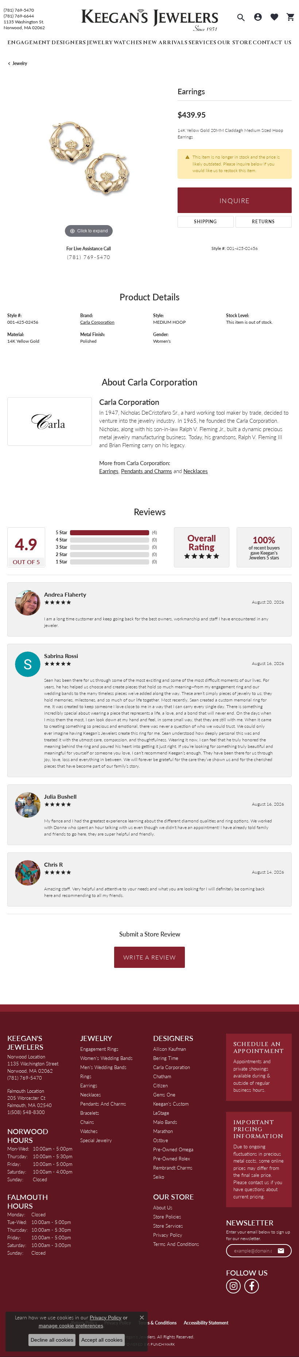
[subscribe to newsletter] (281, 1251)
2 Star (61, 554)
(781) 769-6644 (19, 16)
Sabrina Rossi (61, 655)
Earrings (109, 471)
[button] (241, 18)
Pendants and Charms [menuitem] (103, 1103)
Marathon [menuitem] (163, 1131)
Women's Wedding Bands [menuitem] (106, 1057)
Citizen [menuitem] (160, 1085)
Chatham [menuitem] (162, 1076)
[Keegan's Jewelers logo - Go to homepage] (149, 18)
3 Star (61, 547)
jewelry (19, 63)
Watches (128, 42)
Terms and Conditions (176, 1243)
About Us (162, 1207)
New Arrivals (165, 42)
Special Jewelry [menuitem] (96, 1140)
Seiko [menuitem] (158, 1176)
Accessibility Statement (206, 1323)
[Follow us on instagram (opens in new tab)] (233, 1286)
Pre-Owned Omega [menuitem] (173, 1149)
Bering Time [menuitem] (165, 1057)
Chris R (53, 864)
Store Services (168, 1225)
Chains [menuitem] (87, 1121)
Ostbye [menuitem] (160, 1140)
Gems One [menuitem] (164, 1094)
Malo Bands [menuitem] (165, 1121)
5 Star (61, 532)
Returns (263, 221)
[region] (88, 158)
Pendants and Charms (146, 471)
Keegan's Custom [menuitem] (171, 1103)
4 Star (61, 540)
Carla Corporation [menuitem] (171, 1067)
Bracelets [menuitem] (89, 1112)
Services (203, 42)
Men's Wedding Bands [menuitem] (103, 1067)
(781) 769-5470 (19, 10)
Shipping (205, 221)
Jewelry (100, 42)
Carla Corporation (97, 322)
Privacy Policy (167, 1234)
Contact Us (272, 42)
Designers (68, 42)
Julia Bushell (60, 796)
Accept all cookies (102, 1340)
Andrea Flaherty (65, 594)
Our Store (234, 42)
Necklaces (195, 471)
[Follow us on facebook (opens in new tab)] (251, 1286)
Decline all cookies (52, 1340)
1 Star (61, 562)
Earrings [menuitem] (88, 1085)
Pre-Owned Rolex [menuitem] (171, 1158)
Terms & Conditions (157, 1323)
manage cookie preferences (71, 1326)
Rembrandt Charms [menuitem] (173, 1167)
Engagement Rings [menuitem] (99, 1048)
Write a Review (149, 957)
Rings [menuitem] (86, 1076)
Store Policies (167, 1216)
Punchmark (163, 1344)
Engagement (29, 42)
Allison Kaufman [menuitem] (169, 1048)
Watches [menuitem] (89, 1131)
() (154, 532)
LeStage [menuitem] (161, 1112)
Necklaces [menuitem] (90, 1094)
